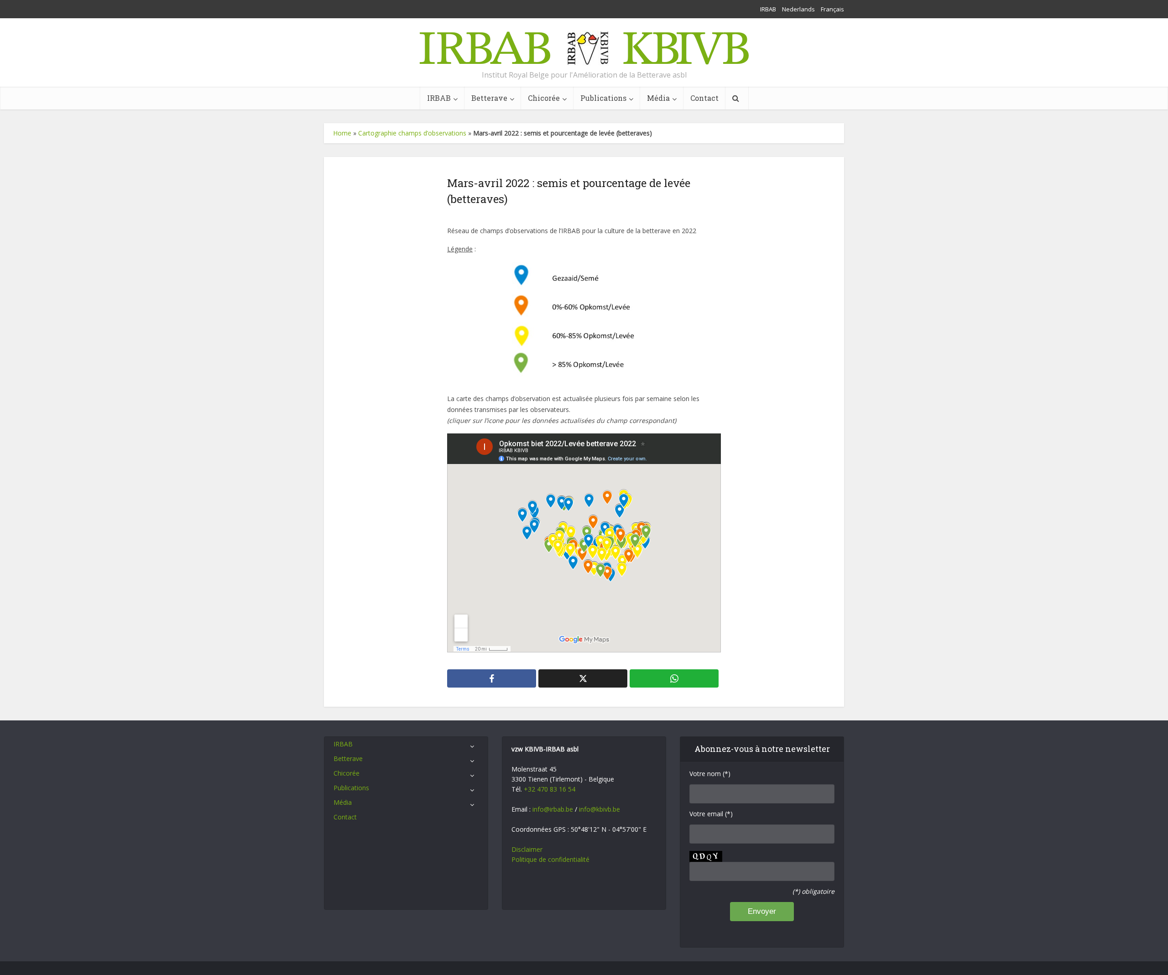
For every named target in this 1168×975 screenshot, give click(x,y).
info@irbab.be (552, 809)
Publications (603, 98)
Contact (704, 98)
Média (658, 98)
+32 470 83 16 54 (549, 789)
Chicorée (544, 98)
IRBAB (768, 9)
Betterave (489, 98)
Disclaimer (526, 849)
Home (342, 133)
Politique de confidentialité (550, 859)
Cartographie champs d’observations (412, 133)
